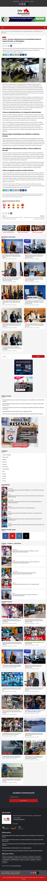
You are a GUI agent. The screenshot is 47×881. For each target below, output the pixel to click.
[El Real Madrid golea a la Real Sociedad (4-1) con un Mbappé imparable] (4, 507)
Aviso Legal (17, 872)
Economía (4, 461)
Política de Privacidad (6, 873)
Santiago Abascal (33, 195)
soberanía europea (8, 196)
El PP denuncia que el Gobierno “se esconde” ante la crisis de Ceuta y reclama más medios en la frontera (34, 325)
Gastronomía (5, 466)
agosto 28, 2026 (11, 623)
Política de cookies (15, 873)
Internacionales (5, 469)
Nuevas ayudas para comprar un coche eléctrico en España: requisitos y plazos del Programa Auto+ (12, 757)
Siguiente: (34, 217)
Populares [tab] (10, 543)
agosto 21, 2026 (34, 281)
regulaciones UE (27, 195)
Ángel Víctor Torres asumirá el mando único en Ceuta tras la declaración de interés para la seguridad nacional (34, 256)
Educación (4, 464)
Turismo (4, 480)
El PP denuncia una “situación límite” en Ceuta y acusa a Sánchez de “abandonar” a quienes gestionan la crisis (34, 302)
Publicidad (27, 1)
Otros (3, 471)
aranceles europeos (8, 194)
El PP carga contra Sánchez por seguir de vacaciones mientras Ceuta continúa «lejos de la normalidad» (12, 348)
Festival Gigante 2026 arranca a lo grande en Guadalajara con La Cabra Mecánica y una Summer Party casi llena (23, 400)
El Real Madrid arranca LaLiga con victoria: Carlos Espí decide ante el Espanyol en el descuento (11, 734)
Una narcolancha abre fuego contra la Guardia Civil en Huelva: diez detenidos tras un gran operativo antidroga (12, 780)
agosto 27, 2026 (34, 623)
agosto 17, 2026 (11, 327)
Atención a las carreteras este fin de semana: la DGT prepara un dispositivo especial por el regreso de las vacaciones (23, 408)
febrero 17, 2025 (16, 43)
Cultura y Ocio (5, 457)
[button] (2, 27)
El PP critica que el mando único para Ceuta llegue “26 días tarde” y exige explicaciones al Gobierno (11, 256)
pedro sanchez (11, 195)
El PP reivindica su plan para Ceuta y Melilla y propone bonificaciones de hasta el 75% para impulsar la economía (34, 279)
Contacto (31, 1)
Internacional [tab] (17, 543)
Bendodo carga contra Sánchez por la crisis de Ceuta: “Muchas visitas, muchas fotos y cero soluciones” (11, 325)
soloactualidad (5, 258)
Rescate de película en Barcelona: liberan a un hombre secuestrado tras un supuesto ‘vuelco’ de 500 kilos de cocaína (23, 404)
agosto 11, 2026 (11, 350)
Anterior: (12, 217)
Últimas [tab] (4, 543)
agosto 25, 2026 (11, 258)
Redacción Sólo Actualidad (7, 43)
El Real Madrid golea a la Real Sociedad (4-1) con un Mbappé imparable (17, 411)
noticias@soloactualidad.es (19, 819)
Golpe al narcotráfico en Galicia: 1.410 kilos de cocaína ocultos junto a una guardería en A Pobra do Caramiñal (12, 711)
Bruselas (13, 194)
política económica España (19, 195)
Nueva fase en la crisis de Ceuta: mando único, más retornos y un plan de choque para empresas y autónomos (11, 279)
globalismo (25, 194)
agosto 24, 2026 (34, 713)
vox (22, 196)
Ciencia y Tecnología (6, 454)
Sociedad (4, 476)
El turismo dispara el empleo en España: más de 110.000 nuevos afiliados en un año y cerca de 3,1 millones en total (34, 734)
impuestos (29, 194)
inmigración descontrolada (36, 194)
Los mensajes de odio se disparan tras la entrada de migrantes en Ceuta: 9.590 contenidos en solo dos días (26, 525)
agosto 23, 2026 (11, 782)
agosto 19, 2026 (34, 304)
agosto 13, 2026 (34, 327)
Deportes (4, 459)
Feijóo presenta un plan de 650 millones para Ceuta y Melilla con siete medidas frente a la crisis (11, 302)
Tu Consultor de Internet (16, 865)
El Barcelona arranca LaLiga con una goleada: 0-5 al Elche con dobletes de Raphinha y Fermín (34, 711)
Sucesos (4, 478)
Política (4, 37)
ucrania (14, 196)
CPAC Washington (18, 194)
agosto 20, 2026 (11, 304)
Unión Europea (18, 196)
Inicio (22, 1)
